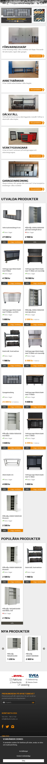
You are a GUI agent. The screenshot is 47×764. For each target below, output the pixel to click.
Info (4, 242)
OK (33, 703)
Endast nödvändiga (23, 756)
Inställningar (23, 751)
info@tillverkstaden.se (10, 719)
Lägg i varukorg (15, 242)
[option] (14, 649)
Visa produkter (35, 56)
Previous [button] (3, 649)
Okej (23, 761)
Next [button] (44, 649)
